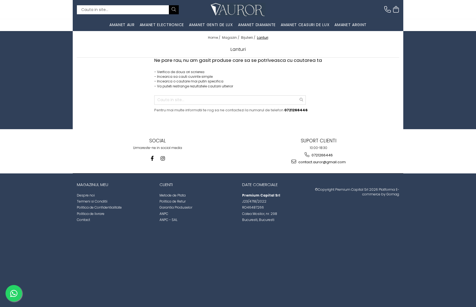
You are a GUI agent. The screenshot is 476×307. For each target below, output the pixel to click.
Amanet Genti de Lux (211, 24)
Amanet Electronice (162, 24)
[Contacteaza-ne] (387, 9)
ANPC (163, 213)
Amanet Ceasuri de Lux (305, 24)
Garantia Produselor (175, 207)
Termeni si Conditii (92, 201)
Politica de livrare (90, 213)
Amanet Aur (122, 24)
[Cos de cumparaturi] (396, 9)
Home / (214, 37)
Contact (83, 219)
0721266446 (322, 155)
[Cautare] (174, 9)
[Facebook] (152, 158)
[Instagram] (162, 158)
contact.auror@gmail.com (322, 162)
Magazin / (231, 37)
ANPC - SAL (168, 219)
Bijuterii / (248, 37)
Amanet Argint (350, 24)
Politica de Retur (172, 201)
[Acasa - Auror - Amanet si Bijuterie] (238, 9)
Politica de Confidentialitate (99, 207)
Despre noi (86, 195)
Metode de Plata (172, 195)
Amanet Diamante (257, 24)
